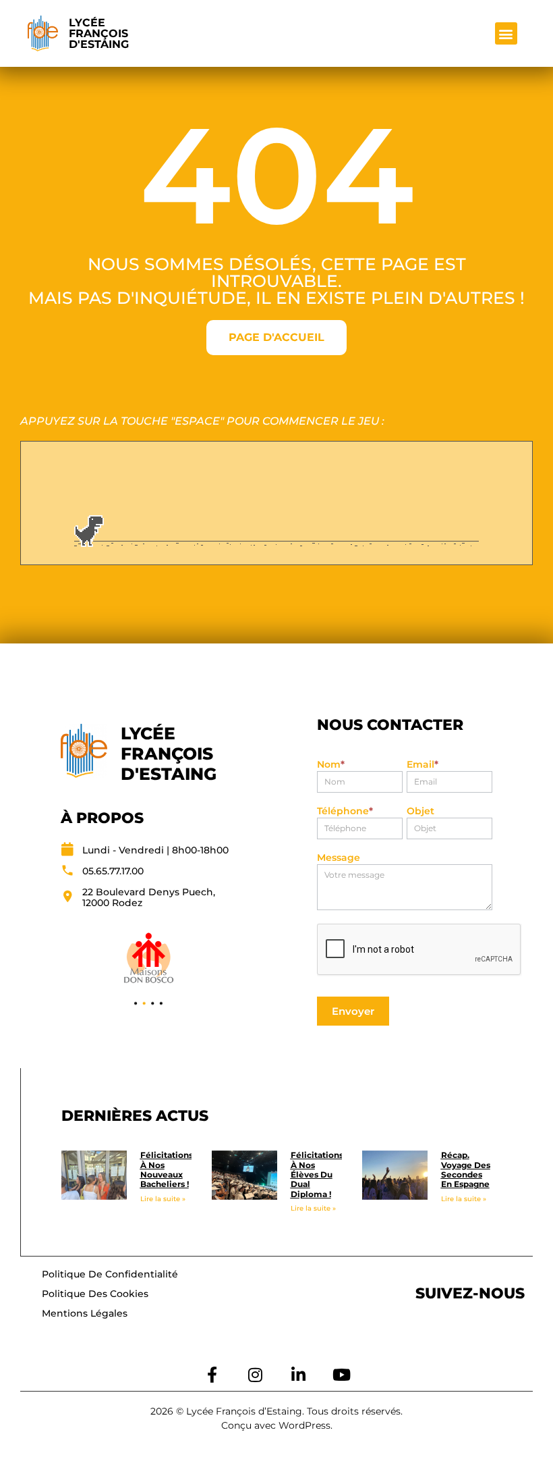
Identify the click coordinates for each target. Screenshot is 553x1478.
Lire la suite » (162, 1198)
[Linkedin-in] (298, 1375)
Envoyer (353, 1011)
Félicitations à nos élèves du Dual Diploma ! (317, 1174)
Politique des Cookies (95, 1294)
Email (422, 765)
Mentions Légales (84, 1313)
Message (338, 858)
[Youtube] (341, 1375)
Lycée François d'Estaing (99, 33)
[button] (506, 33)
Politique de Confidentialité (110, 1274)
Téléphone (345, 811)
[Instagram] (255, 1375)
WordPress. (305, 1425)
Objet (420, 811)
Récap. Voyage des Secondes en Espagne (465, 1169)
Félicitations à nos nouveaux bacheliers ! (166, 1169)
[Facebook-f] (212, 1375)
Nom (331, 765)
